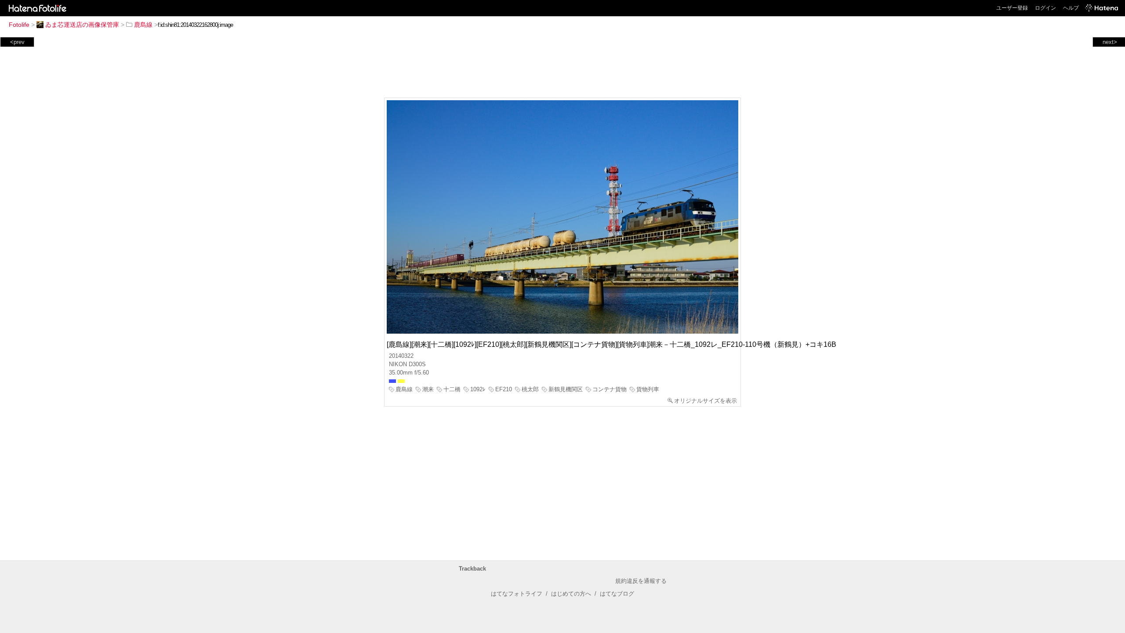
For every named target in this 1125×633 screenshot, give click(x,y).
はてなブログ (617, 593)
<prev (17, 42)
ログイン (1045, 8)
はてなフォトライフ (516, 593)
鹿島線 (143, 24)
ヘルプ (1071, 8)
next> (1110, 42)
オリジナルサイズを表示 (705, 400)
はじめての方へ (571, 593)
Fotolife (19, 24)
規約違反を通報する (641, 581)
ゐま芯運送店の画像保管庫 (82, 24)
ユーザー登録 (1012, 8)
